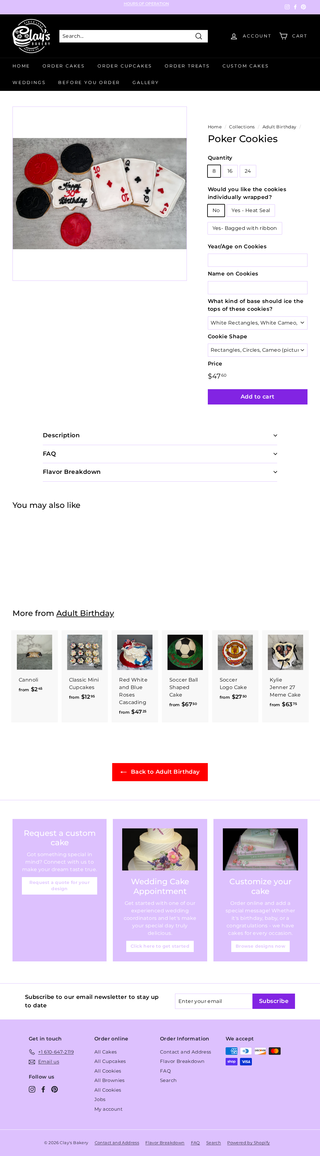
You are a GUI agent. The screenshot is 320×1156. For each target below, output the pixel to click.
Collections (242, 126)
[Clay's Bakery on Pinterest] (54, 1089)
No (216, 210)
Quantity (220, 158)
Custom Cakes (245, 66)
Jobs (100, 1099)
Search (168, 1080)
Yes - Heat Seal (251, 210)
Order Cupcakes (125, 66)
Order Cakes (63, 66)
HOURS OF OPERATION (146, 4)
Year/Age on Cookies (237, 246)
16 (230, 171)
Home (21, 66)
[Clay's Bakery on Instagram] (32, 1089)
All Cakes (105, 1052)
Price (215, 363)
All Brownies (109, 1080)
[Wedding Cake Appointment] (160, 849)
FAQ (165, 1071)
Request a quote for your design (59, 885)
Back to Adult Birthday (164, 771)
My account (108, 1109)
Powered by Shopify (248, 1142)
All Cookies (107, 1071)
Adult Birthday (279, 126)
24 (248, 171)
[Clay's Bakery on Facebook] (43, 1089)
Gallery (145, 82)
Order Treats (187, 66)
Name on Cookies (233, 273)
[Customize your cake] (260, 849)
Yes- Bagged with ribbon (244, 228)
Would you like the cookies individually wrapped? (247, 193)
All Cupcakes (110, 1061)
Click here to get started (160, 946)
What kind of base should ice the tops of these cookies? (256, 305)
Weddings (29, 82)
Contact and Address (185, 1052)
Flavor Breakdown (182, 1061)
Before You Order (89, 82)
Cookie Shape (228, 336)
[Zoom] (100, 193)
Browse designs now (260, 946)
